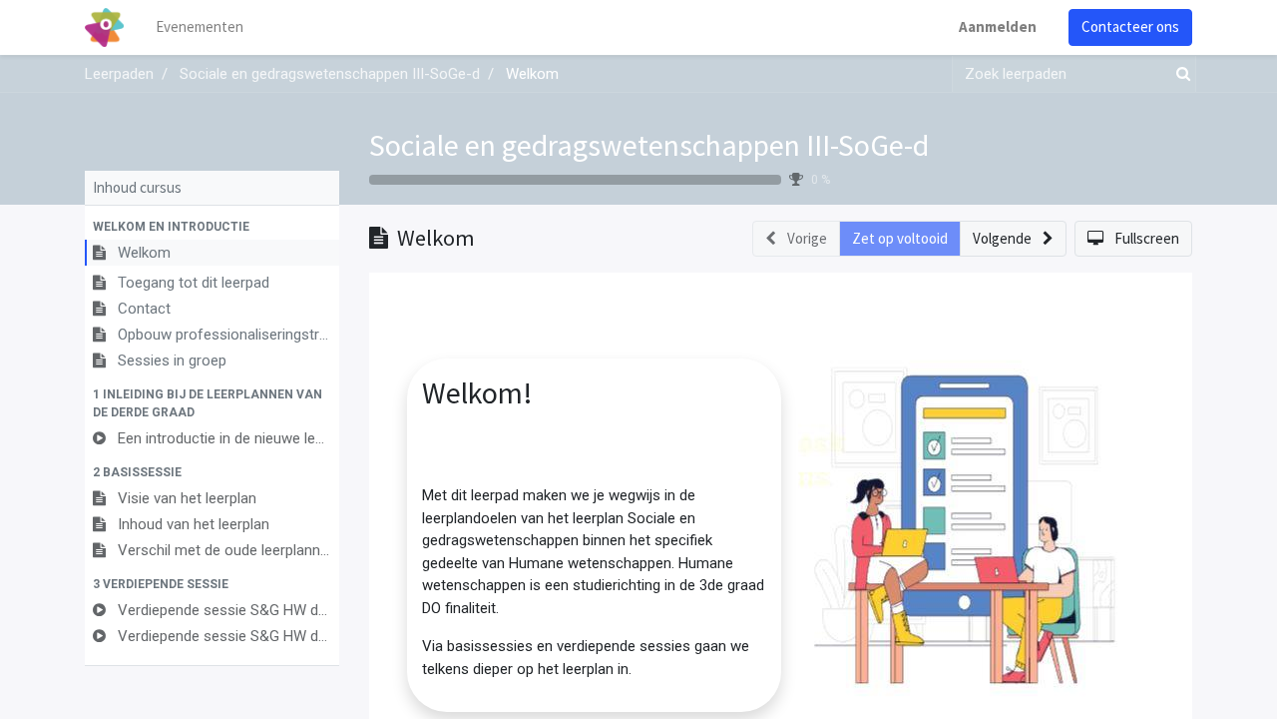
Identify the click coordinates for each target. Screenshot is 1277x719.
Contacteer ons (1130, 26)
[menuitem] (199, 27)
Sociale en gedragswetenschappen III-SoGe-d (649, 145)
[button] (212, 227)
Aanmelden (998, 26)
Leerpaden (119, 74)
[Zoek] (1179, 74)
